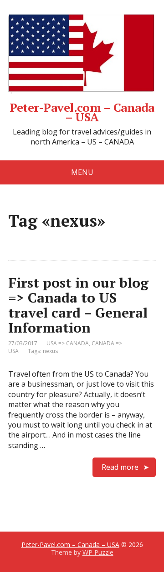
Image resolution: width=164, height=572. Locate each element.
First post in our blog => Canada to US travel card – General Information (78, 305)
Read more (120, 467)
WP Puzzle (97, 552)
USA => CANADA (67, 343)
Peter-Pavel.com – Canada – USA (82, 110)
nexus (50, 351)
